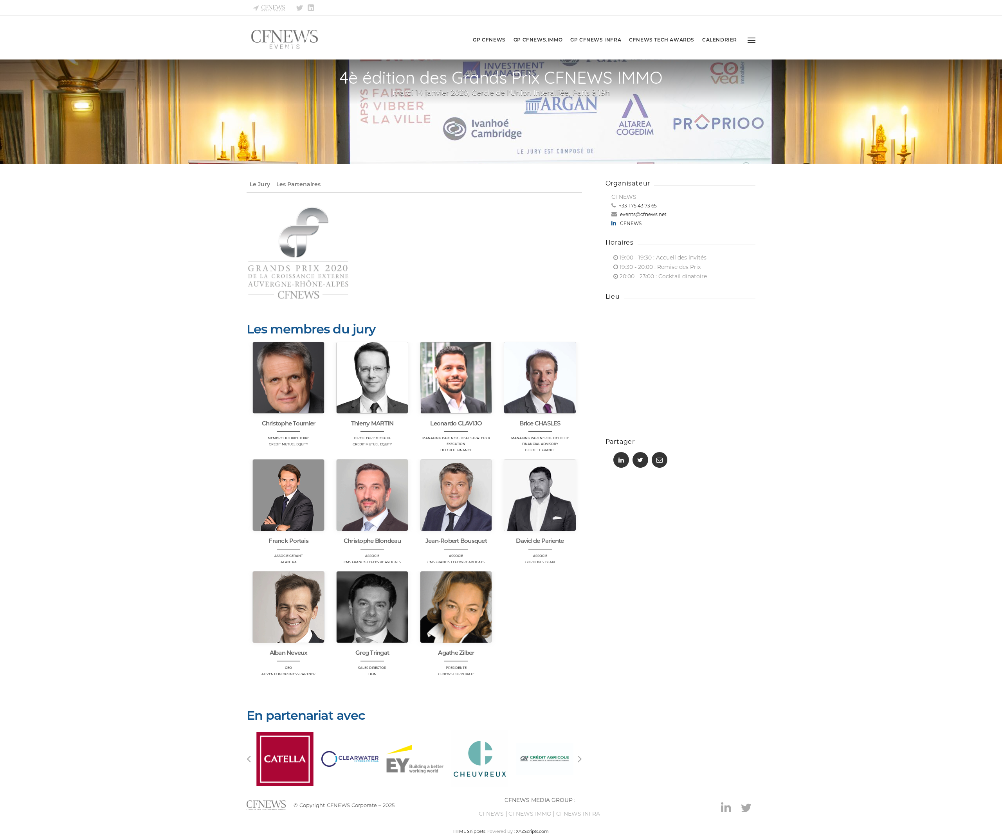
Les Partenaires (298, 184)
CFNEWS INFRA (579, 813)
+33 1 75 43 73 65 (637, 206)
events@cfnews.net (643, 214)
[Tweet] (640, 460)
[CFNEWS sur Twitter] (300, 6)
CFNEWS (631, 223)
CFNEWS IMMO (529, 813)
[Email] (659, 460)
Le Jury (260, 184)
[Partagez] (621, 460)
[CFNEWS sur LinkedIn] (311, 6)
